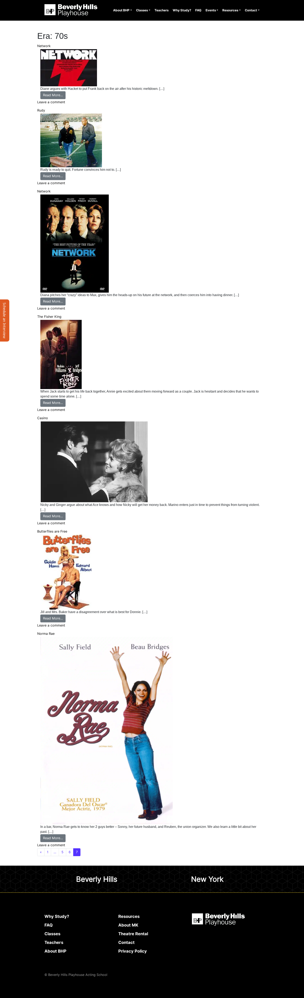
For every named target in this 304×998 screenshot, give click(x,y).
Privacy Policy (132, 951)
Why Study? (182, 10)
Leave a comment (51, 102)
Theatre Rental (133, 933)
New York (207, 879)
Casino (42, 418)
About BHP (121, 10)
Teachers (161, 10)
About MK (128, 925)
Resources (230, 10)
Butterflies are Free (52, 531)
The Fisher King (49, 317)
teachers (53, 942)
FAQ (198, 10)
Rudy (41, 110)
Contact (251, 10)
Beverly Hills (96, 879)
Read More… (54, 95)
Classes (142, 10)
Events (211, 10)
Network (44, 46)
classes (52, 933)
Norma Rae (46, 634)
